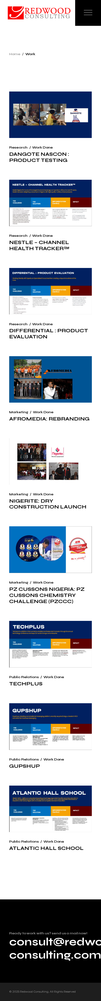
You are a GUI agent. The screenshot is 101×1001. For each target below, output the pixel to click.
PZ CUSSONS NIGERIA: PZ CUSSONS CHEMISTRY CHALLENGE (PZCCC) (47, 595)
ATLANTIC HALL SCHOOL (46, 848)
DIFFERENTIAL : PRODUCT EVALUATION (48, 334)
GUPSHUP (24, 766)
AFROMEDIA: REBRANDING (49, 419)
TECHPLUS (26, 684)
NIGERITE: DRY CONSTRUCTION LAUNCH (47, 504)
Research (18, 147)
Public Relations (24, 677)
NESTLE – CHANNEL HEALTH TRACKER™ (39, 245)
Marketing (18, 412)
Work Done (42, 147)
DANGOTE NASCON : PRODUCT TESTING (39, 157)
